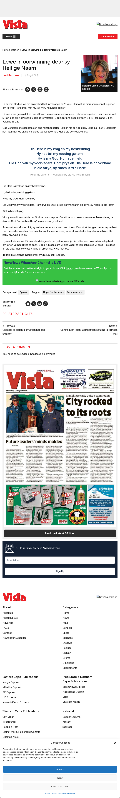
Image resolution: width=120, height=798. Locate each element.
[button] (115, 742)
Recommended (75, 292)
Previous (10, 325)
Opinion (15, 49)
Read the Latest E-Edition (60, 533)
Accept (60, 769)
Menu (7, 36)
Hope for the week (53, 292)
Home (5, 49)
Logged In (26, 353)
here (69, 268)
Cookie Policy (50, 794)
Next (112, 325)
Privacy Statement (66, 794)
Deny (60, 778)
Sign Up (60, 571)
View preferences (60, 786)
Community (107, 36)
